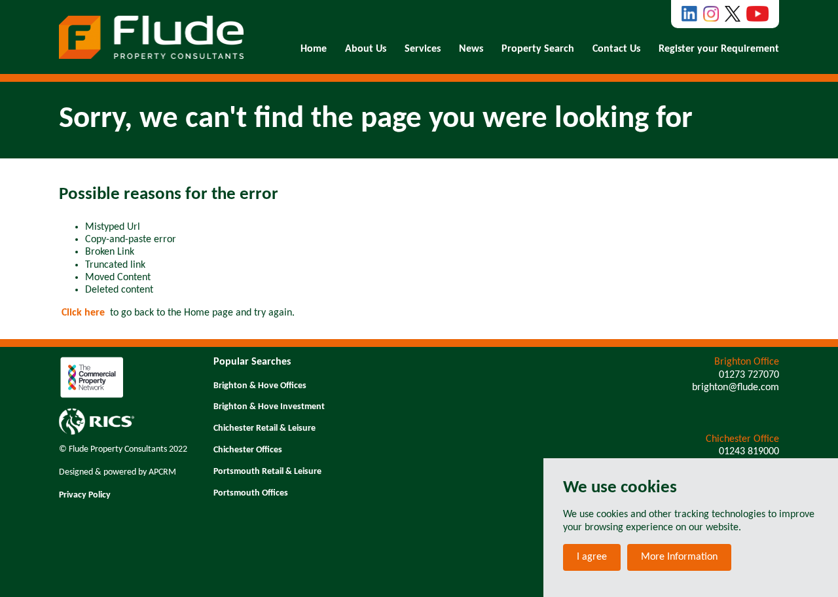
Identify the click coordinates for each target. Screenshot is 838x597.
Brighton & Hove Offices (259, 386)
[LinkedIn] (689, 14)
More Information (679, 557)
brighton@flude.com (735, 387)
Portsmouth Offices (250, 493)
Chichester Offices (247, 450)
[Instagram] (711, 14)
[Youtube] (757, 14)
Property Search (537, 49)
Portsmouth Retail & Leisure (267, 472)
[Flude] (151, 37)
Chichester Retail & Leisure (264, 428)
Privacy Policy (85, 495)
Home (314, 49)
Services (423, 49)
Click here (83, 313)
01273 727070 (749, 375)
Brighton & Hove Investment (269, 407)
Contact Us (616, 49)
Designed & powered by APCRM (117, 472)
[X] (732, 14)
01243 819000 (749, 451)
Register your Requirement (719, 49)
